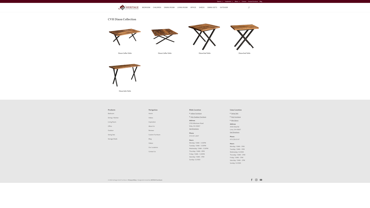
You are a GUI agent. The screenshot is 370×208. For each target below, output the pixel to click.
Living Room (182, 7)
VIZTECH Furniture (156, 180)
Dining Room (169, 7)
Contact (244, 1)
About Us (152, 126)
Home (151, 113)
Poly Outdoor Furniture (198, 117)
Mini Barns (234, 120)
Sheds (201, 7)
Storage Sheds (112, 139)
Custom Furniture (253, 1)
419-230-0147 (235, 139)
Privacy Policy (132, 180)
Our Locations (153, 147)
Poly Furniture (236, 117)
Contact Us (152, 151)
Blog (261, 1)
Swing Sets (212, 7)
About (236, 1)
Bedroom (146, 7)
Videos (151, 118)
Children (157, 7)
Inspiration (228, 1)
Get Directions (194, 129)
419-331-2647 (194, 136)
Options (219, 1)
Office (193, 7)
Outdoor (224, 7)
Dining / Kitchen (113, 118)
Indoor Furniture (196, 113)
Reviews (151, 130)
